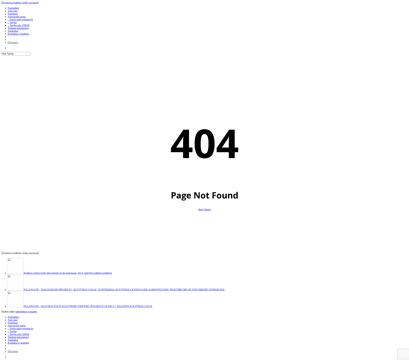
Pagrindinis (13, 317)
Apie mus (12, 320)
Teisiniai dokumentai (18, 337)
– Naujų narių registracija (20, 328)
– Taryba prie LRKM (18, 334)
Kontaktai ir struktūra (18, 343)
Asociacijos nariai (17, 325)
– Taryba (12, 331)
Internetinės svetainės (26, 311)
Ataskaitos (13, 340)
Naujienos (13, 322)
